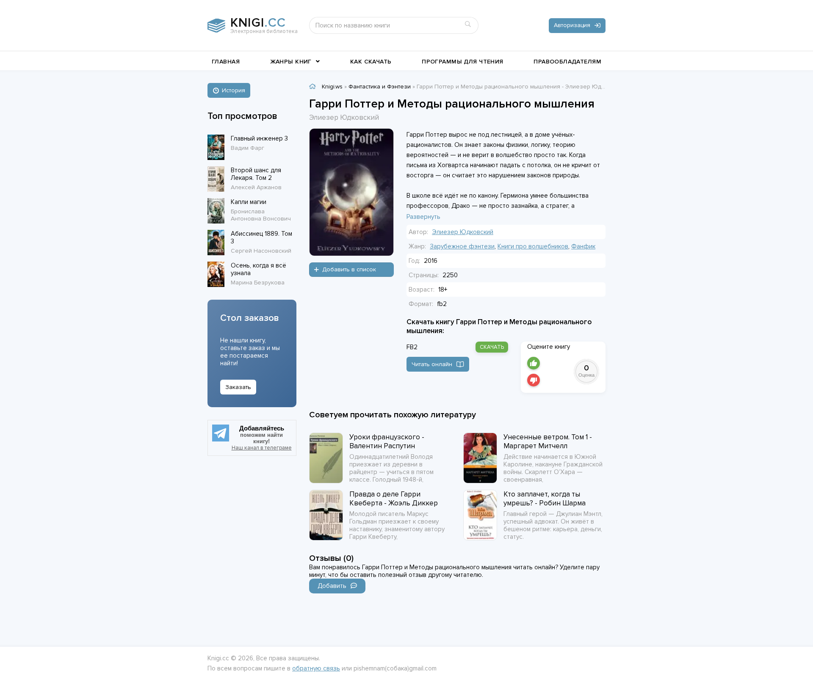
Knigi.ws (332, 86)
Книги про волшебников (533, 246)
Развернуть (423, 217)
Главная (226, 61)
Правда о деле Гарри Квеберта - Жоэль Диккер (393, 499)
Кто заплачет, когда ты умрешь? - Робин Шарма (544, 499)
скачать (492, 347)
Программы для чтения (462, 61)
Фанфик (583, 246)
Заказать (238, 387)
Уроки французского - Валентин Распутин (386, 441)
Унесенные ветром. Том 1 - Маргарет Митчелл (547, 441)
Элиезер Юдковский (462, 232)
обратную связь (316, 668)
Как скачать (371, 61)
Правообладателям (567, 61)
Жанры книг (291, 61)
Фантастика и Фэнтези (379, 86)
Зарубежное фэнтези (462, 246)
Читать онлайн (432, 364)
